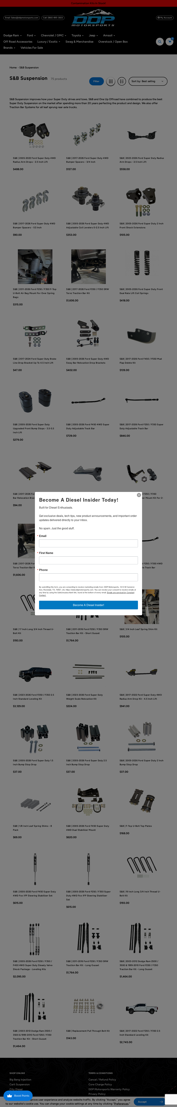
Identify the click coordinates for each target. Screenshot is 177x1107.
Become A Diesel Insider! (88, 605)
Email (42, 536)
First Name (46, 553)
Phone (43, 569)
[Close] (139, 495)
